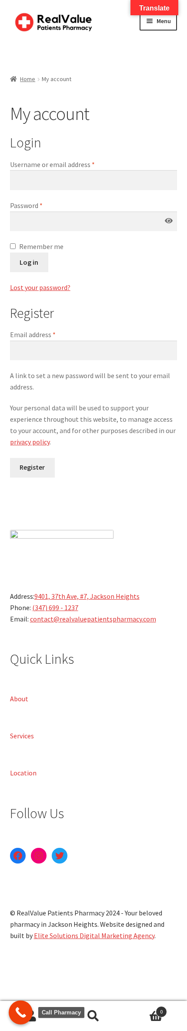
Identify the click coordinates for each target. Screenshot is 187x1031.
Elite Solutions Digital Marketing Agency (94, 935)
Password (26, 205)
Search (93, 1016)
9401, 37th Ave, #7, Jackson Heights (87, 596)
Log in (29, 262)
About (19, 698)
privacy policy (30, 441)
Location (23, 772)
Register (32, 467)
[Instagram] (39, 856)
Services (22, 735)
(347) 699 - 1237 (55, 607)
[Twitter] (59, 856)
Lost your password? (40, 287)
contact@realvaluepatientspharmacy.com (93, 619)
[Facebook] (18, 856)
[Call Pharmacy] (21, 1012)
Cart (144, 1008)
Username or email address (52, 164)
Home (27, 79)
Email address (33, 334)
